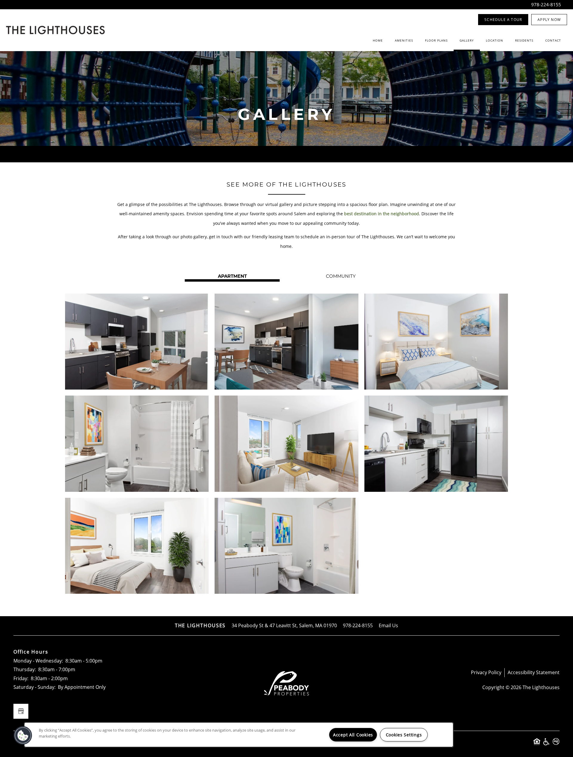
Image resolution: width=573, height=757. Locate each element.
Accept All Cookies (353, 735)
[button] (503, 19)
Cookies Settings (404, 735)
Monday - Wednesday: (38, 660)
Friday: (20, 678)
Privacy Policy (486, 672)
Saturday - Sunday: (34, 687)
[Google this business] (20, 711)
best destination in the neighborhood (381, 213)
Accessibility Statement (534, 672)
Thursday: (24, 669)
